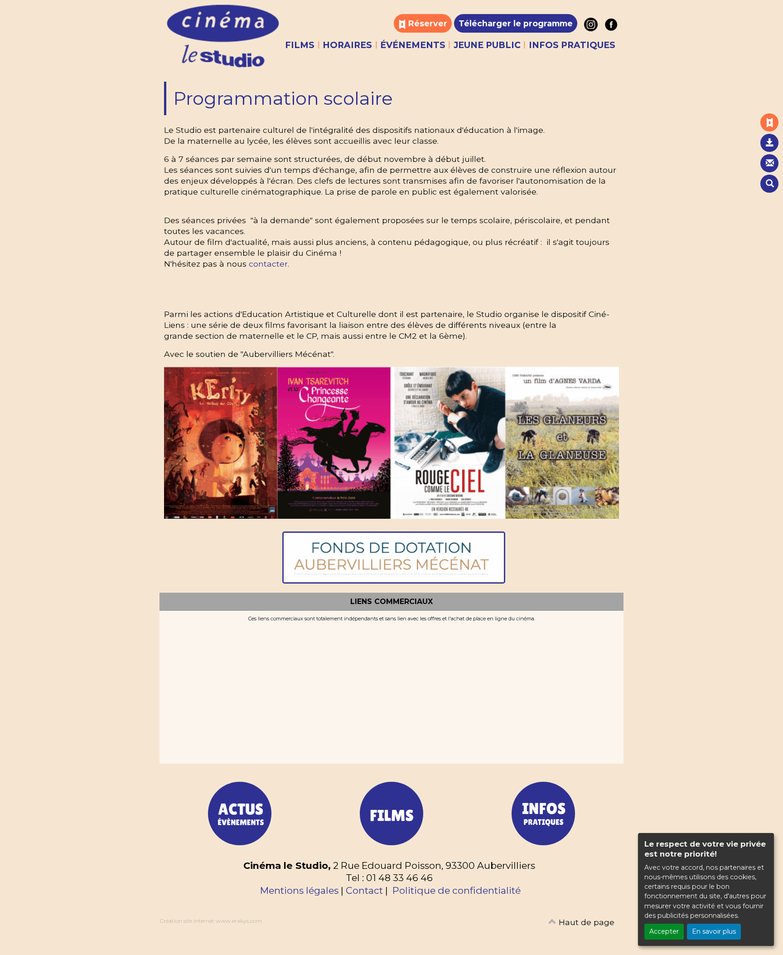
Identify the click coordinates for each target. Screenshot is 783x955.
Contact (364, 890)
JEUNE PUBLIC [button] (487, 45)
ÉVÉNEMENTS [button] (412, 45)
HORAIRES (347, 45)
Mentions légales (299, 890)
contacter (268, 263)
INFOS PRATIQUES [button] (572, 45)
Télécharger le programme (516, 23)
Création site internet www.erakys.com (211, 920)
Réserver (426, 23)
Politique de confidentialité (456, 890)
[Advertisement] (392, 690)
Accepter (664, 931)
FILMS (299, 45)
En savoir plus (714, 931)
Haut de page (585, 922)
